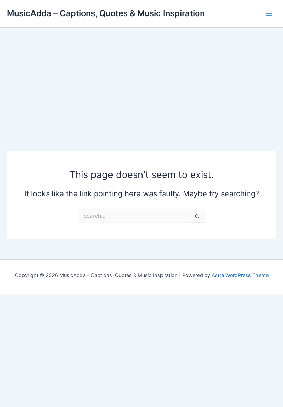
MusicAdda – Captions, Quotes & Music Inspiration (106, 13)
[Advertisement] (141, 79)
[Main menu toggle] (269, 14)
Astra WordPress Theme (240, 275)
